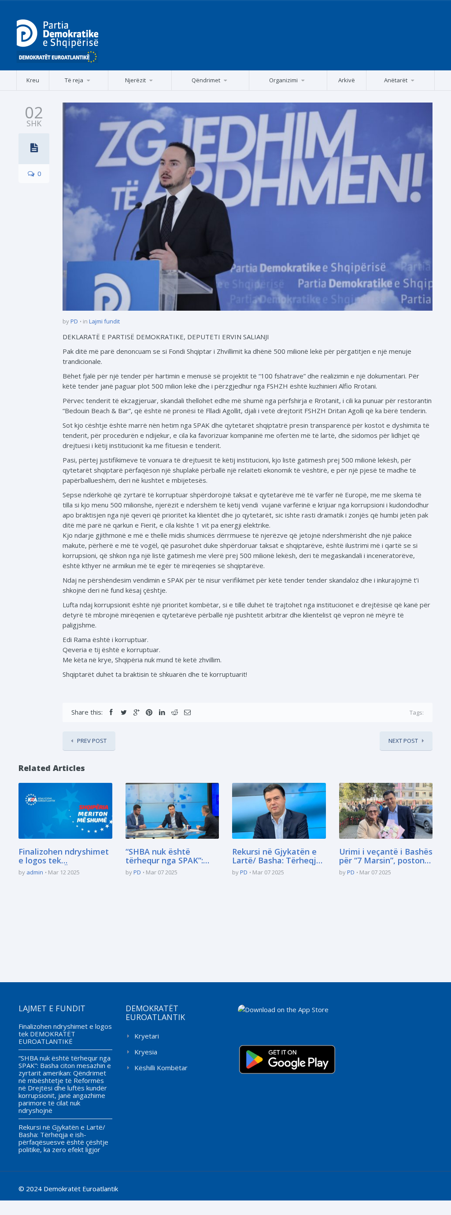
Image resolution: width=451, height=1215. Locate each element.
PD (74, 321)
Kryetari (146, 1035)
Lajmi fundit (104, 321)
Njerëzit (135, 80)
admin (34, 872)
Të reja (74, 80)
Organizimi (283, 80)
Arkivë (346, 80)
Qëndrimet (206, 80)
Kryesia (145, 1051)
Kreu (32, 80)
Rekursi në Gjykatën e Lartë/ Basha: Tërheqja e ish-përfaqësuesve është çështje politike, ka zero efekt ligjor (276, 856)
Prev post (92, 741)
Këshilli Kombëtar (161, 1067)
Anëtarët (395, 80)
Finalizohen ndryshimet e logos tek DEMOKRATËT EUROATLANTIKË (63, 856)
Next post (403, 741)
